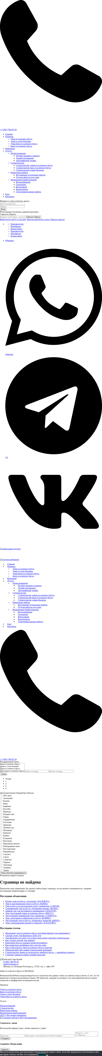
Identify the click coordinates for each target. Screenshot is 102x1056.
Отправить (5, 1039)
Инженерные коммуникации (24, 180)
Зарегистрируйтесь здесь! (38, 219)
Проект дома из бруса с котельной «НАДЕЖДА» (27, 901)
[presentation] (12, 764)
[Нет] (47, 1055)
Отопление (21, 184)
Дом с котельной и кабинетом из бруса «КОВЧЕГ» (28, 918)
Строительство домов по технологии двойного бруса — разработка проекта (39, 952)
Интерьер (7, 830)
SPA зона (7, 795)
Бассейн (6, 809)
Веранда (7, 811)
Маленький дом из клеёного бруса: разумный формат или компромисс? (37, 933)
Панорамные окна (11, 846)
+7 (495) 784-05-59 (8, 130)
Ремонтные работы (19, 172)
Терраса (6, 862)
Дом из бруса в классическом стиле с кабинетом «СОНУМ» (32, 906)
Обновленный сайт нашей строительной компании (28, 950)
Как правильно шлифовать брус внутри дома (25, 945)
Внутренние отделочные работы (30, 175)
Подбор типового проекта (28, 156)
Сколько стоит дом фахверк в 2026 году (23, 935)
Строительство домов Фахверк (30, 170)
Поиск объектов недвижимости (13, 873)
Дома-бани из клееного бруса (24, 144)
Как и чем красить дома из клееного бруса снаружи (28, 947)
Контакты (9, 196)
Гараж (6, 817)
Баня (5, 803)
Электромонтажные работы (28, 192)
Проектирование (18, 153)
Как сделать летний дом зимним (20, 940)
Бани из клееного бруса (21, 146)
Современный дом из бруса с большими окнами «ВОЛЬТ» (31, 908)
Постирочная (9, 849)
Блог (7, 194)
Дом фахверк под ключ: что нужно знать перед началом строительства (37, 938)
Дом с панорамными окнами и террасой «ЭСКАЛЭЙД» (30, 923)
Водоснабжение (23, 182)
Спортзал (7, 859)
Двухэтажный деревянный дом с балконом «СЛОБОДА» (31, 916)
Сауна (6, 857)
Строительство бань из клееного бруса (33, 168)
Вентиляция (21, 187)
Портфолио (16, 226)
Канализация (22, 189)
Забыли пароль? (57, 219)
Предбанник (8, 851)
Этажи (3, 774)
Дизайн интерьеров (25, 158)
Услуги (8, 151)
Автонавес (8, 798)
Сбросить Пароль (33, 217)
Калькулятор (16, 229)
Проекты (9, 136)
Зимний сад (8, 827)
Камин (6, 835)
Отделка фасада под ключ (27, 177)
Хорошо (42, 1055)
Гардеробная (9, 819)
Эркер (6, 870)
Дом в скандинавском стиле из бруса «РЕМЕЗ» (26, 904)
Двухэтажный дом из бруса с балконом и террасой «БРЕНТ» (32, 920)
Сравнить (5, 1049)
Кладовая (7, 838)
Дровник (7, 825)
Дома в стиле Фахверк (21, 141)
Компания (9, 148)
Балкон (6, 801)
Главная (8, 134)
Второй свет (8, 814)
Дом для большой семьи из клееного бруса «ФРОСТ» (29, 913)
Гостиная (7, 822)
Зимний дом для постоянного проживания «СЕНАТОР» (31, 911)
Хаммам (7, 867)
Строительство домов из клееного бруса (34, 165)
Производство (17, 224)
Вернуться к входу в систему (13, 219)
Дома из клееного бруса (21, 139)
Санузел (7, 854)
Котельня (7, 841)
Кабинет (7, 833)
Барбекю (7, 806)
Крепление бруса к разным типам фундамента (26, 943)
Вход (3, 209)
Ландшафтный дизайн (26, 160)
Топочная (7, 865)
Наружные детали (11, 843)
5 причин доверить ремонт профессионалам (25, 955)
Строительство (17, 163)
